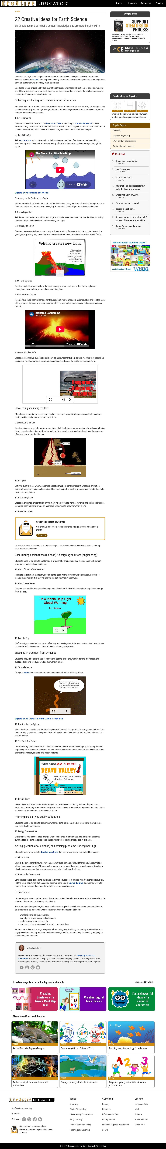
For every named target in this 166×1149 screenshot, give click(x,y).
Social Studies (141, 1119)
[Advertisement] (130, 72)
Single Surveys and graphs (128, 227)
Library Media (108, 1119)
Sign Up (42, 535)
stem (15, 1078)
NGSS (36, 79)
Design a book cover (125, 210)
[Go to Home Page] (35, 3)
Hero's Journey (123, 170)
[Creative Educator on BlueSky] (39, 1119)
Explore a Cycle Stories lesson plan (32, 193)
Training (159, 3)
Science (138, 1114)
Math (137, 1109)
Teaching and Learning (80, 1130)
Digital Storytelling (121, 135)
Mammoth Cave (53, 123)
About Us (16, 1113)
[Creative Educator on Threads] (32, 967)
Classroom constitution (127, 162)
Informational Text (110, 1114)
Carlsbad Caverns (83, 123)
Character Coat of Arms (127, 196)
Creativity (117, 130)
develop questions (49, 852)
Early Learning (76, 1119)
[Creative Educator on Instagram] (26, 967)
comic (26, 672)
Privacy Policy (101, 1146)
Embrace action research (128, 203)
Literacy (105, 1104)
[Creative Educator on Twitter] (23, 1119)
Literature (106, 1109)
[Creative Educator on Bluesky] (37, 967)
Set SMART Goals (124, 178)
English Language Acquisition (115, 1125)
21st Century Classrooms (124, 141)
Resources (146, 3)
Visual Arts (140, 1125)
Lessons (132, 3)
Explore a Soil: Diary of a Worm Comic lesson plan (39, 719)
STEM (17, 11)
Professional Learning (22, 1108)
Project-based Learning (123, 146)
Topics (119, 3)
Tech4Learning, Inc (72, 1146)
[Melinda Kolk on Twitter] (21, 967)
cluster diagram (76, 883)
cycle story (25, 140)
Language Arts (141, 1104)
